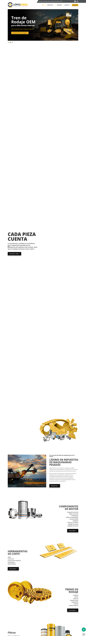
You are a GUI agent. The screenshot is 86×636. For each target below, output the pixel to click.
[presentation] (8, 42)
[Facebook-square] (75, 1)
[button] (50, 5)
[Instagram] (77, 1)
